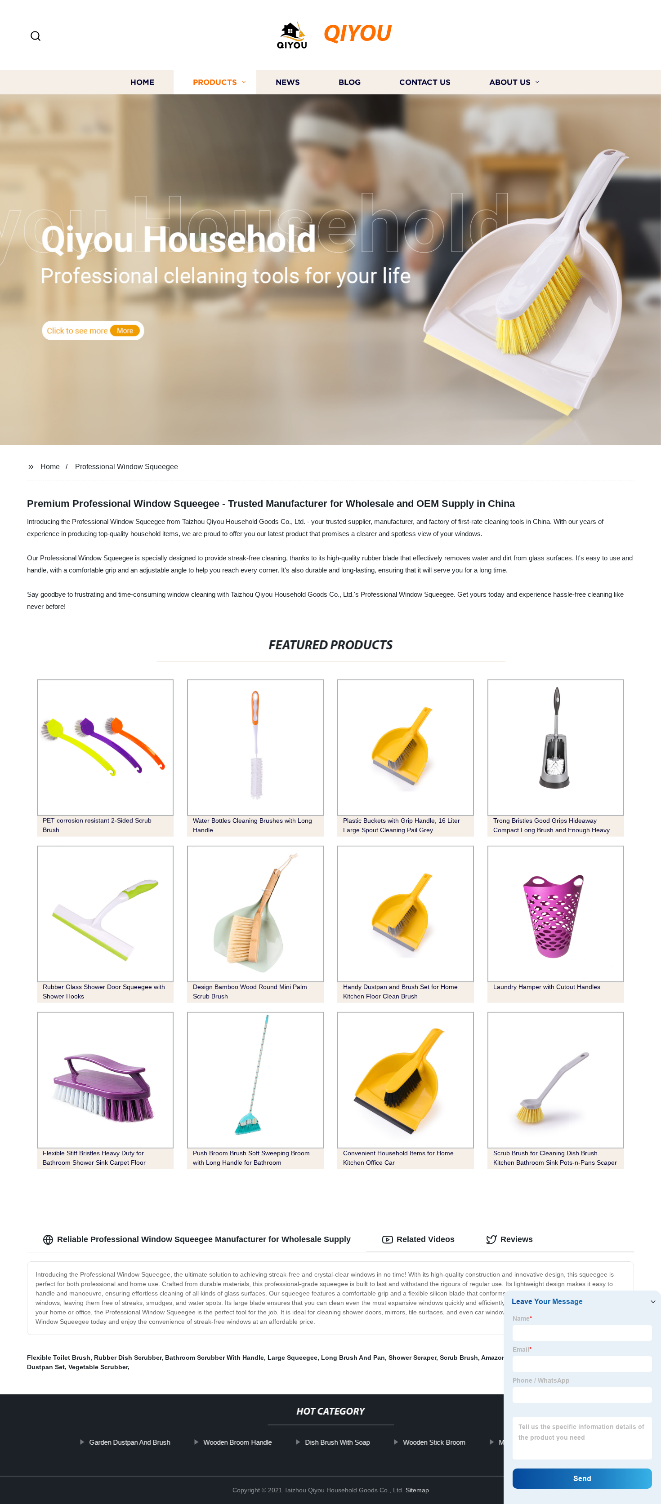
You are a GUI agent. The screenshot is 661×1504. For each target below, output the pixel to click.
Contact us (425, 82)
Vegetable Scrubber (98, 1367)
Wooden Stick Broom (434, 1442)
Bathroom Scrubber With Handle (214, 1357)
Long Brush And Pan (353, 1357)
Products (215, 82)
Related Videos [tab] (426, 1239)
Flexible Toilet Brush (58, 1357)
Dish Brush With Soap (337, 1442)
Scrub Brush (459, 1357)
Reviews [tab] (516, 1239)
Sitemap (417, 1490)
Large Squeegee (292, 1357)
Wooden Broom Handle (237, 1442)
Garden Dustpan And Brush (129, 1442)
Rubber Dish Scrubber (127, 1357)
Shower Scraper (412, 1357)
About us (510, 82)
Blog (350, 82)
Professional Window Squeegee (126, 466)
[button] (35, 37)
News (288, 82)
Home (142, 82)
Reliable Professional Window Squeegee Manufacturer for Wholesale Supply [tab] (204, 1239)
